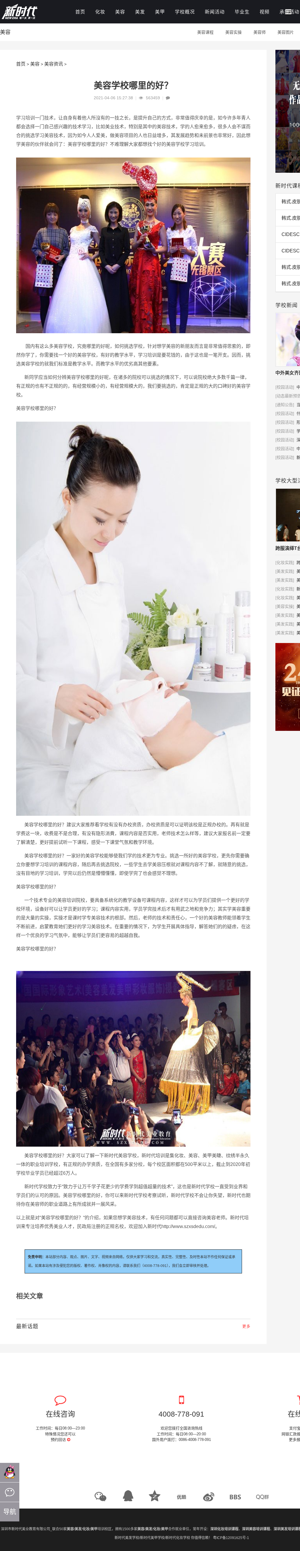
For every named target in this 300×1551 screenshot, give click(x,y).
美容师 (259, 32)
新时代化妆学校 (178, 1538)
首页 (80, 11)
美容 (120, 11)
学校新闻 (286, 305)
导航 (9, 1511)
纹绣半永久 (237, 1155)
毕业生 (242, 11)
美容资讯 (53, 63)
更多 (246, 1326)
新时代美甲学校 (152, 1538)
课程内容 (189, 864)
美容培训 (66, 900)
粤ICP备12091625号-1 (231, 1538)
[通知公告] (284, 404)
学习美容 (44, 135)
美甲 (160, 11)
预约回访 (59, 1439)
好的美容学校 (171, 144)
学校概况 (185, 11)
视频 (265, 11)
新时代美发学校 (127, 1538)
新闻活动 (215, 11)
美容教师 (217, 917)
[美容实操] (284, 606)
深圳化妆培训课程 (224, 1529)
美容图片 (285, 32)
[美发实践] (284, 571)
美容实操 (233, 32)
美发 (140, 11)
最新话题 (27, 1326)
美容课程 (205, 32)
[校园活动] (284, 387)
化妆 (100, 11)
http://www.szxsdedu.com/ (188, 1226)
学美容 (129, 1217)
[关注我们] (9, 1492)
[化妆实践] (284, 562)
